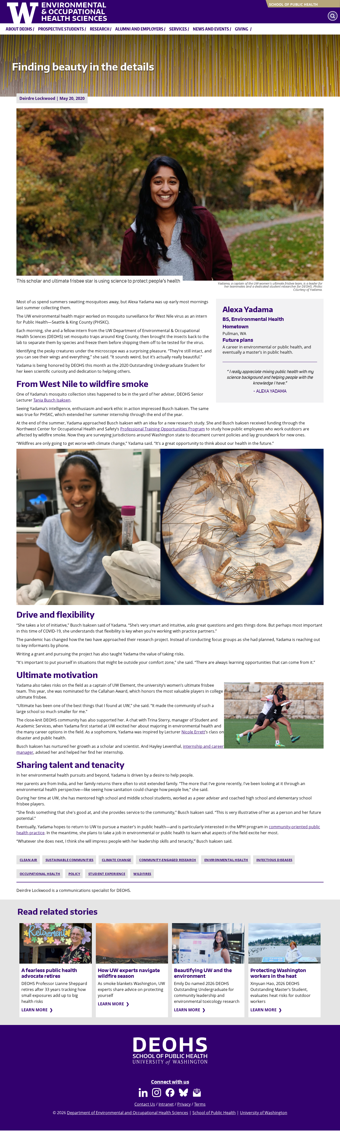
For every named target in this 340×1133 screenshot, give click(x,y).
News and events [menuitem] (211, 29)
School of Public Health (293, 4)
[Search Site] (333, 16)
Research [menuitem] (99, 29)
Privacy (184, 1104)
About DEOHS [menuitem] (19, 29)
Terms (200, 1104)
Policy (74, 873)
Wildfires (142, 873)
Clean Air (28, 860)
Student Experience (106, 873)
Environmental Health (226, 860)
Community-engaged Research (167, 860)
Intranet (166, 1104)
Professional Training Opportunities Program (162, 429)
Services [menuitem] (178, 29)
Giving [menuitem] (241, 29)
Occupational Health (40, 873)
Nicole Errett (193, 732)
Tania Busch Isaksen (51, 400)
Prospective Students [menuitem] (61, 29)
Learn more (34, 1010)
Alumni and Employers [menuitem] (139, 29)
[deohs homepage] (170, 1055)
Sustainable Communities (70, 860)
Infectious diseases (274, 860)
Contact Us (144, 1104)
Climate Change (116, 860)
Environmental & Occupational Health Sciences (74, 11)
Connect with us (170, 1082)
